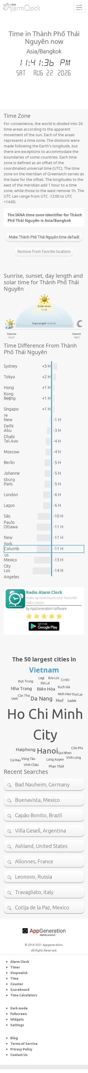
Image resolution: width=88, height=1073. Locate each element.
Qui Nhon (65, 753)
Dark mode (19, 1008)
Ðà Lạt (45, 683)
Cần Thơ (24, 695)
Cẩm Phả (77, 748)
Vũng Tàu (28, 759)
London (11, 494)
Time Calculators (23, 995)
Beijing (10, 398)
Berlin (9, 462)
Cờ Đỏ (65, 680)
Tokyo (9, 376)
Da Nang (42, 698)
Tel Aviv (11, 441)
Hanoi (47, 750)
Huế (59, 700)
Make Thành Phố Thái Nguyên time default (44, 237)
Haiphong (25, 749)
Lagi (41, 678)
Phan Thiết (56, 766)
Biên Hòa (46, 688)
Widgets (17, 1019)
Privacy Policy (21, 1049)
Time (14, 978)
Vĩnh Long (73, 757)
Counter (16, 984)
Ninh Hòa (64, 694)
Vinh (14, 699)
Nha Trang (21, 688)
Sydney (10, 366)
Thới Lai (76, 694)
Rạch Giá (64, 687)
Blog (14, 1038)
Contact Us (18, 1055)
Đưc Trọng (25, 681)
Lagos (9, 505)
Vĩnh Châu (31, 765)
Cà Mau (15, 760)
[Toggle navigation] (79, 7)
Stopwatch (18, 973)
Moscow (11, 451)
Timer (15, 967)
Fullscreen (18, 1014)
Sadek (71, 701)
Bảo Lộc (53, 678)
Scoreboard (19, 990)
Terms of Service (24, 1044)
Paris (8, 483)
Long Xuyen (55, 759)
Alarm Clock (19, 962)
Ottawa (11, 526)
